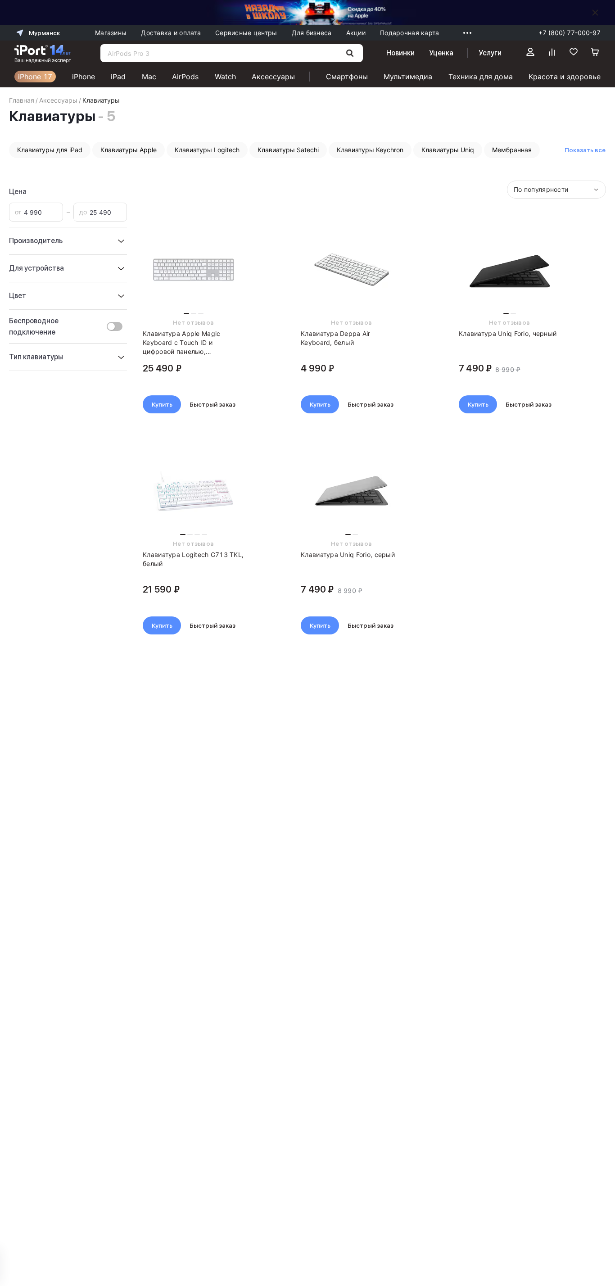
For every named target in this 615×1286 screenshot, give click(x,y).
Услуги (490, 53)
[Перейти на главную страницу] (42, 53)
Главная (21, 100)
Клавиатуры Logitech (207, 150)
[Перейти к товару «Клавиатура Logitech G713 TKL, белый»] (193, 490)
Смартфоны (347, 76)
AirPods (185, 76)
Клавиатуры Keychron (370, 150)
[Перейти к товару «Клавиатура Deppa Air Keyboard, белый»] (351, 269)
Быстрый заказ (212, 404)
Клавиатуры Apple (128, 150)
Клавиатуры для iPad (49, 150)
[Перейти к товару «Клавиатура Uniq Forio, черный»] (509, 269)
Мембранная (512, 150)
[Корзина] (595, 53)
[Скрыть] (595, 12)
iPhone (83, 76)
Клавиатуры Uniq (447, 150)
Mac (149, 76)
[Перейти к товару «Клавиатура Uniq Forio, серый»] (351, 490)
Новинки (400, 53)
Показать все (585, 150)
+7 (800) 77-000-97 (569, 32)
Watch (225, 76)
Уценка (441, 53)
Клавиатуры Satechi (288, 150)
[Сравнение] (552, 53)
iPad (118, 76)
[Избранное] (573, 53)
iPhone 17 (35, 76)
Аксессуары (273, 76)
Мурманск (44, 32)
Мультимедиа (408, 76)
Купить (162, 404)
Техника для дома (480, 76)
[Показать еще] (465, 32)
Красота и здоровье (565, 76)
